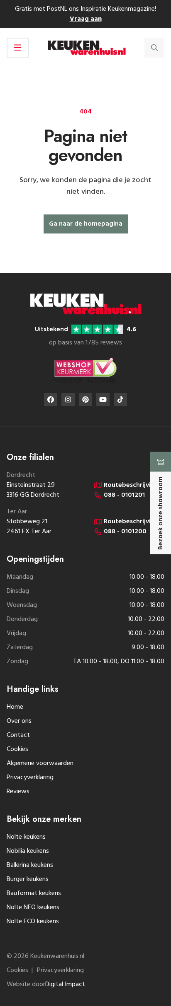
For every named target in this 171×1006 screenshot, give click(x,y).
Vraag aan (86, 19)
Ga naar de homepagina (85, 224)
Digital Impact (65, 984)
